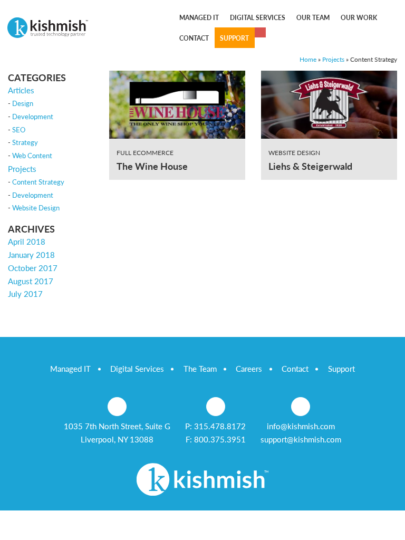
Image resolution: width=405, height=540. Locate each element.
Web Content (32, 155)
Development (32, 116)
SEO (18, 129)
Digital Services (137, 368)
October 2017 (32, 268)
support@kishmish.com (301, 439)
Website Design (36, 208)
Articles (21, 90)
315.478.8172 (220, 426)
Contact (295, 368)
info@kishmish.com (301, 426)
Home (308, 59)
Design (22, 103)
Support (341, 368)
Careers (249, 368)
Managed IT (70, 368)
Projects (333, 59)
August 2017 (30, 281)
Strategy (25, 142)
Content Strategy (38, 182)
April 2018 (26, 241)
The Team (200, 368)
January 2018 (31, 254)
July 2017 (25, 293)
